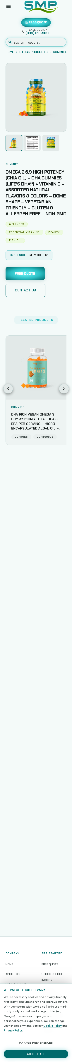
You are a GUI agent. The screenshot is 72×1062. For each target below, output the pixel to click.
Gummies (60, 52)
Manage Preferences (36, 1043)
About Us (13, 974)
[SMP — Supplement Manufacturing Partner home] (41, 6)
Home (10, 52)
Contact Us (25, 290)
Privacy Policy (13, 1030)
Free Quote (25, 274)
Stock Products (33, 52)
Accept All (36, 1054)
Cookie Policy (52, 1025)
